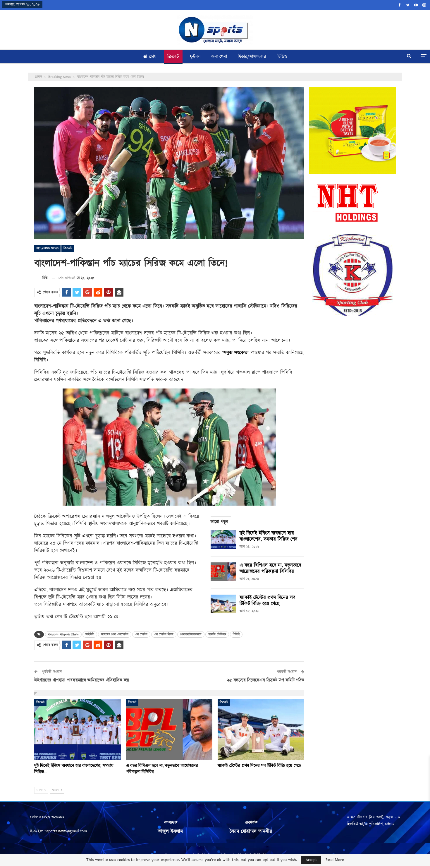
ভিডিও (282, 56)
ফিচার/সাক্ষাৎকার (252, 56)
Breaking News (47, 248)
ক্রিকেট (173, 56)
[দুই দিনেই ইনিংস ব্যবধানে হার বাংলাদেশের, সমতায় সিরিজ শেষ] (223, 539)
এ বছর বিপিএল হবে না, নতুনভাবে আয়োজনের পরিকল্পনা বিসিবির (270, 568)
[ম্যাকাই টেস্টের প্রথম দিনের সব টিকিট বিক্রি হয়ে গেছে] (223, 604)
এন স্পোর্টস (141, 634)
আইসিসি (89, 634)
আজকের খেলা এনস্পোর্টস (114, 634)
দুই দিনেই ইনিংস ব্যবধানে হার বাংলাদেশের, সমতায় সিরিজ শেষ (268, 536)
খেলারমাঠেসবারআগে (191, 634)
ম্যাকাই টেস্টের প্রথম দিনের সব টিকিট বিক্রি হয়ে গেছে (267, 600)
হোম (152, 56)
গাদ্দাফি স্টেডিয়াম (217, 634)
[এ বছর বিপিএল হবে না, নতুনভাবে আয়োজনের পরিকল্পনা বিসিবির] (223, 571)
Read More (335, 860)
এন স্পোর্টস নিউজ (163, 634)
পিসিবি (236, 634)
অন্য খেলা (219, 56)
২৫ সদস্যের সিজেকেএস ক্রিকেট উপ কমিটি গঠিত (265, 680)
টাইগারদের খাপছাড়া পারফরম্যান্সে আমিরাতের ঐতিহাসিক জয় (81, 680)
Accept (311, 860)
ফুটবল (195, 56)
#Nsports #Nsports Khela (63, 634)
